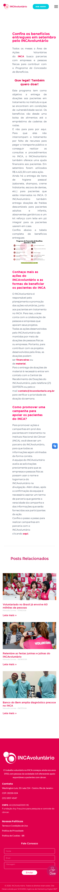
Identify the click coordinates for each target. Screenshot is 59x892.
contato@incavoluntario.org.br (36, 390)
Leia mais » (10, 615)
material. (21, 363)
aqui (25, 533)
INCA (21, 56)
